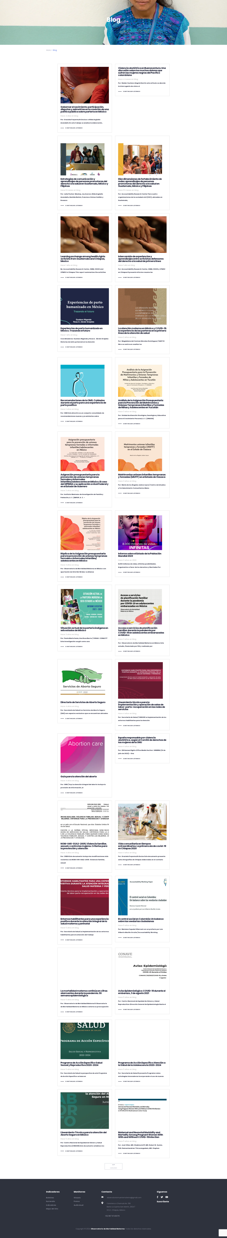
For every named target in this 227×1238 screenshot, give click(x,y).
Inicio (48, 50)
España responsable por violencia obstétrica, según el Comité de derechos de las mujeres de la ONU (142, 748)
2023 (134, 560)
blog (76, 116)
